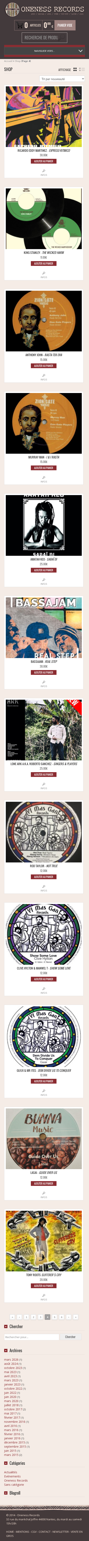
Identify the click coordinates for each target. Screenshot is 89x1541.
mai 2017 (10, 1413)
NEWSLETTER (61, 1532)
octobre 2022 (13, 1388)
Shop (18, 61)
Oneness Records (16, 1480)
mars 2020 (11, 1401)
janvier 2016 (12, 1438)
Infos (44, 175)
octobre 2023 (13, 1368)
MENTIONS (22, 1532)
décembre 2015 (14, 1442)
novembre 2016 (14, 1422)
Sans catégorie (14, 1485)
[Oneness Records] (44, 9)
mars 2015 (11, 1455)
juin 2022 (10, 1393)
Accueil (8, 61)
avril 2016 (10, 1426)
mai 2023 (10, 1372)
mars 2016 (11, 1430)
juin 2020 (10, 1397)
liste (82, 69)
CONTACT (45, 1532)
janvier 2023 (12, 1384)
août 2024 (11, 1364)
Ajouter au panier (43, 161)
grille (75, 69)
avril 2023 (10, 1376)
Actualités (10, 1472)
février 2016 (12, 1434)
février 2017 (12, 1417)
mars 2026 (11, 1359)
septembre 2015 (15, 1446)
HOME (10, 1532)
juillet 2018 (11, 1405)
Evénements (12, 1476)
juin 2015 (10, 1451)
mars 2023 (11, 1380)
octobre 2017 (13, 1409)
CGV (34, 1532)
